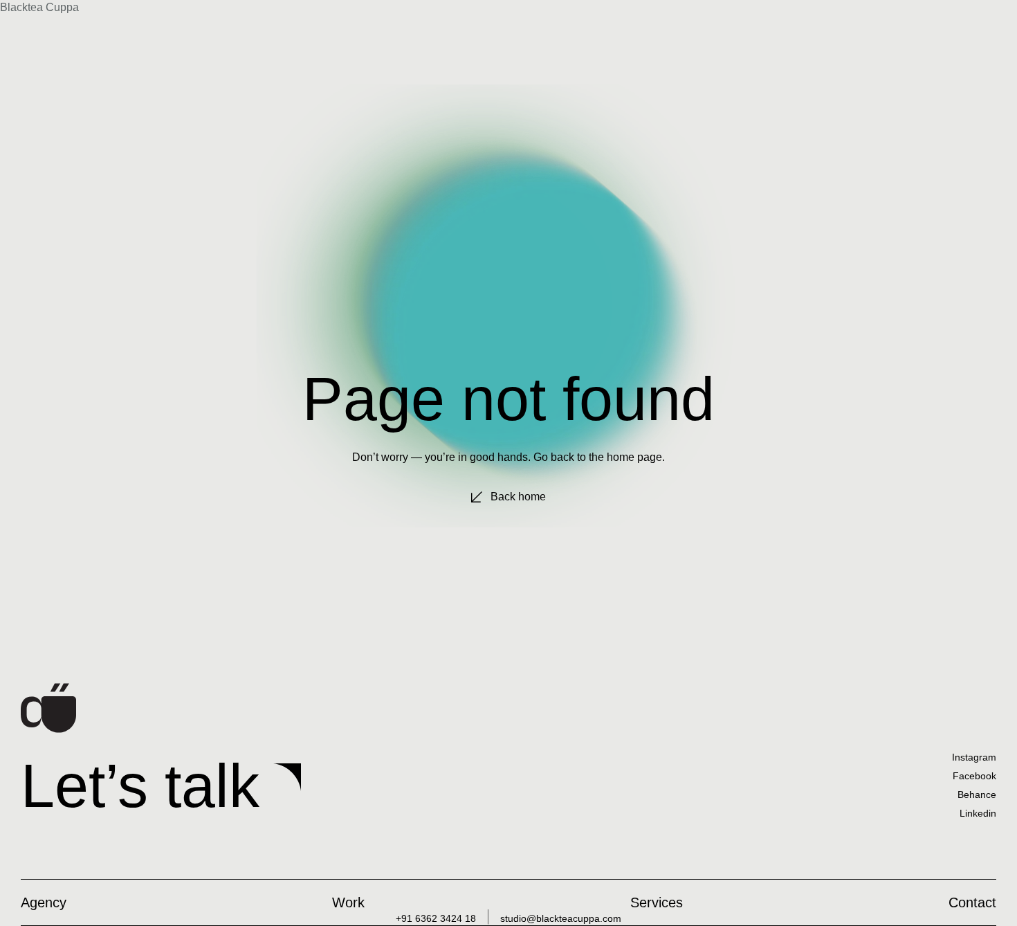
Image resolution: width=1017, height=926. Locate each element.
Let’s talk (140, 786)
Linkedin (978, 813)
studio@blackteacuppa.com (560, 918)
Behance (977, 794)
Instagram (974, 757)
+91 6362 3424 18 (436, 918)
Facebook (974, 775)
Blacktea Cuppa (39, 7)
